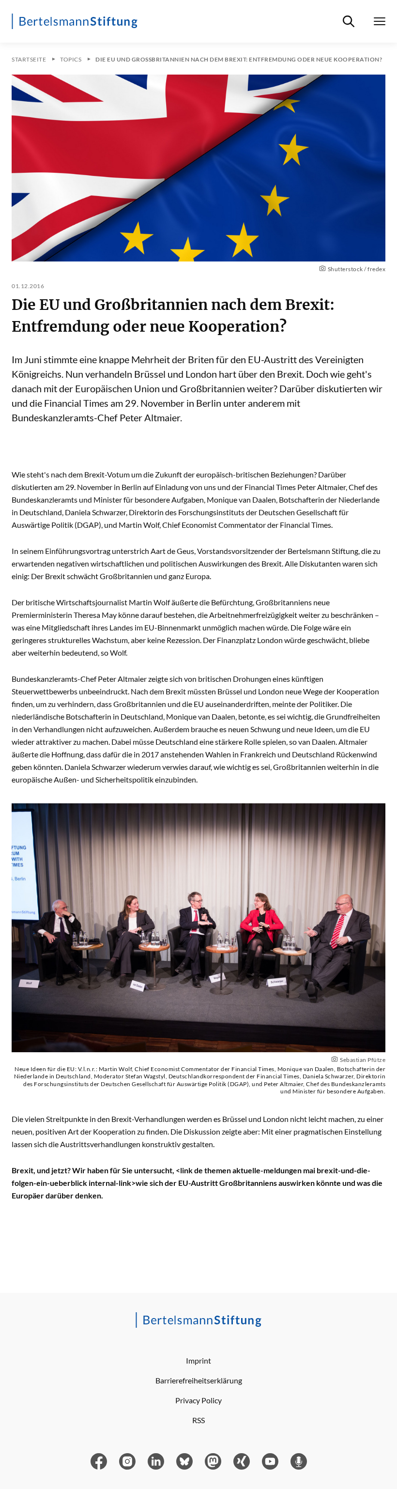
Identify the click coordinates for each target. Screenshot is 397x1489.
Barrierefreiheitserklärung (198, 1380)
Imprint (198, 1360)
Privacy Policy (198, 1400)
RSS (198, 1420)
